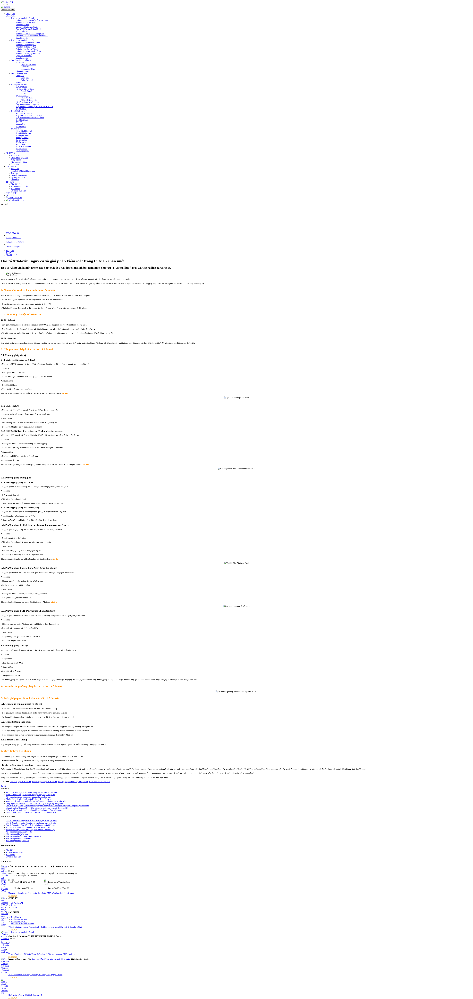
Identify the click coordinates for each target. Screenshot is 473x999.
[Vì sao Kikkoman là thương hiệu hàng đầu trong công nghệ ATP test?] (5, 972)
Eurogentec (20, 62)
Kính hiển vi (20, 124)
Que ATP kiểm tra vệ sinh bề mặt (28, 29)
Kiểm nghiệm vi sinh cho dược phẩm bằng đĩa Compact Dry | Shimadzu (34, 810)
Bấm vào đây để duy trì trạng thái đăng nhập (51, 959)
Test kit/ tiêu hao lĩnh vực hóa (22, 40)
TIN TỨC (10, 182)
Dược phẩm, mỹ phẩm (19, 158)
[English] (5, 7)
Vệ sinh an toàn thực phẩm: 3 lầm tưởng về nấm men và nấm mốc (31, 792)
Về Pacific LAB (17, 903)
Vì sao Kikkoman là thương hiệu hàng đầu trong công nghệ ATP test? (35, 975)
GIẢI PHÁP (11, 166)
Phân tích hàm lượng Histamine (28, 53)
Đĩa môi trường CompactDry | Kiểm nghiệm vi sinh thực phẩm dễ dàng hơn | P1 (37, 808)
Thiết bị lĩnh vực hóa (19, 84)
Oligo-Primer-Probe (28, 64)
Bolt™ (23, 93)
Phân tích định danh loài (25, 22)
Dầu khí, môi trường (19, 162)
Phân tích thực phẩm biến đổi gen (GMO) (32, 20)
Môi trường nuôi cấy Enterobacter (19, 832)
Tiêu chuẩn (15, 173)
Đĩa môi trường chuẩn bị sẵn (27, 27)
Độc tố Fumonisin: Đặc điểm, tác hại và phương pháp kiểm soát (31, 825)
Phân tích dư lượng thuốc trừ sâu (28, 51)
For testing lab (16, 164)
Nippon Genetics (22, 71)
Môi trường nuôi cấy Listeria (17, 834)
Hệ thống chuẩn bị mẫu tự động (28, 102)
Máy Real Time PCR (24, 113)
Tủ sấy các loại (21, 142)
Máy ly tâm (20, 144)
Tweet (3, 786)
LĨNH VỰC (11, 153)
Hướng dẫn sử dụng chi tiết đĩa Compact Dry (26, 995)
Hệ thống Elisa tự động (25, 89)
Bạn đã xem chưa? (8, 817)
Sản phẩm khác (22, 38)
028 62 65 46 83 (15, 198)
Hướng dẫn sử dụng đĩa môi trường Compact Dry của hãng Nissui (32, 812)
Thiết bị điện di (22, 120)
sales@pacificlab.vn (16, 200)
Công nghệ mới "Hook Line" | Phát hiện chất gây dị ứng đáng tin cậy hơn (34, 803)
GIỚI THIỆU (11, 193)
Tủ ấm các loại (21, 140)
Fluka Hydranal (27, 80)
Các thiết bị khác (22, 151)
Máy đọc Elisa (21, 87)
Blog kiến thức (16, 184)
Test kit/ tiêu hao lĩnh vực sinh (22, 18)
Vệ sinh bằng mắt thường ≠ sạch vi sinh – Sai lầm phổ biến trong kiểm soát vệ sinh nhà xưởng (45, 927)
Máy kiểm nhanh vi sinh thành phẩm (30, 118)
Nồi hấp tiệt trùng (22, 138)
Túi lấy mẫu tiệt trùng (24, 31)
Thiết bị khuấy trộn (23, 133)
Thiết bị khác (21, 109)
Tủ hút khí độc (21, 149)
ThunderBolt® (26, 91)
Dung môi (25, 78)
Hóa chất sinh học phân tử (21, 60)
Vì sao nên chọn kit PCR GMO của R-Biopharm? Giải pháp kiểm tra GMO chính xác (41, 954)
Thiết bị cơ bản (17, 129)
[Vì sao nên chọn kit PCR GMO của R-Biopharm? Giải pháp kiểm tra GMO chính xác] (5, 952)
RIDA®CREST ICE (29, 100)
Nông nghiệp (16, 160)
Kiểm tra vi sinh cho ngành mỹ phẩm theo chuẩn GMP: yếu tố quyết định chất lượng (41, 893)
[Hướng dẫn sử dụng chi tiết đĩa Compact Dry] (4, 993)
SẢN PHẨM (11, 16)
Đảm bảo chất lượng (19, 175)
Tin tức (13, 905)
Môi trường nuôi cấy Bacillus (17, 841)
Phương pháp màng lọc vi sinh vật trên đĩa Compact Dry (28, 827)
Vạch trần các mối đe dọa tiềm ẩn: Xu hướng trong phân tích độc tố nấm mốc (36, 801)
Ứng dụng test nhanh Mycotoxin (28, 104)
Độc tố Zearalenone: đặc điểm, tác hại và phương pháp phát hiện (31, 823)
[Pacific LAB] (7, 2)
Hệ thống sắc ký (22, 96)
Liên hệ (14, 907)
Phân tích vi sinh (22, 25)
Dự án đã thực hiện (18, 191)
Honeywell (20, 76)
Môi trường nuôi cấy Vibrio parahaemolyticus (23, 836)
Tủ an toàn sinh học (23, 146)
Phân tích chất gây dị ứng (26, 47)
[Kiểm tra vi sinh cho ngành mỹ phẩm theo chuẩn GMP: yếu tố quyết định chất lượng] (4, 891)
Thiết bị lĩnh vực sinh (19, 111)
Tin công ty (15, 189)
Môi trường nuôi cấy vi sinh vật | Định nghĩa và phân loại (28, 797)
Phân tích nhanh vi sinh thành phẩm (30, 33)
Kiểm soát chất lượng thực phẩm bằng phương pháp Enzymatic (30, 795)
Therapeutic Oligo (28, 69)
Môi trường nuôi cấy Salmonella (18, 838)
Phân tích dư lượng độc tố (26, 45)
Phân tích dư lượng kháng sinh (28, 42)
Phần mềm (15, 180)
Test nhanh (15, 169)
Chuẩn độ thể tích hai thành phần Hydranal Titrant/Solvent (28, 799)
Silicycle (19, 82)
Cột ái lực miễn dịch (24, 56)
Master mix (25, 67)
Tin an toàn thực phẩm (19, 186)
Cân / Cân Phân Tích (24, 131)
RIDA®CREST (27, 98)
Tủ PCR (19, 122)
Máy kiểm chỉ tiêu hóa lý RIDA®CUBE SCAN (34, 107)
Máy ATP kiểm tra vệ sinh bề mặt (29, 115)
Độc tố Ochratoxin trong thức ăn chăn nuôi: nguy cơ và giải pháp (31, 821)
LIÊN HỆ (10, 195)
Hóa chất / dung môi (19, 73)
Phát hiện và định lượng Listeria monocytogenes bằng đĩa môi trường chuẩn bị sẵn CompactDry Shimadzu (47, 806)
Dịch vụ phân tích (18, 177)
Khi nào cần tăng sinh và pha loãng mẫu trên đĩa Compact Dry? (30, 830)
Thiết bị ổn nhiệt (22, 135)
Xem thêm (5, 788)
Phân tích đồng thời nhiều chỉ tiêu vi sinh (32, 36)
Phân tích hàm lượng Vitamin (27, 49)
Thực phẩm (15, 155)
